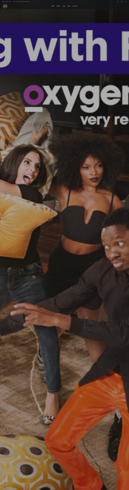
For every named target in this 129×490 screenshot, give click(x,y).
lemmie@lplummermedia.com (23, 1)
